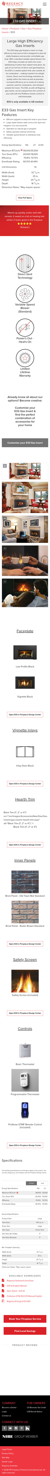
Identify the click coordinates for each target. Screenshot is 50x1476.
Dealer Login (7, 1461)
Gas (23, 28)
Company (9, 1403)
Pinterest (21, 1428)
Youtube (10, 1428)
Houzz (27, 1428)
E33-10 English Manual (17, 1285)
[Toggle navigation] (44, 4)
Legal (4, 1411)
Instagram (16, 1428)
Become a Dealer (9, 1407)
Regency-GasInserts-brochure (20, 1280)
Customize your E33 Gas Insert (25, 443)
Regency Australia (9, 1465)
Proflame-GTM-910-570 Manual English (24, 1296)
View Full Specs (25, 197)
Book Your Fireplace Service (25, 1319)
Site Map (5, 1457)
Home (5, 28)
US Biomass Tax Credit (36, 1407)
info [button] (22, 150)
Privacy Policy (8, 1453)
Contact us (6, 1415)
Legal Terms (7, 1449)
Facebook (4, 1428)
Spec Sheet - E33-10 (16, 1291)
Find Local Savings (25, 1331)
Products (14, 28)
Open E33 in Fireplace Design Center (25, 714)
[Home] (13, 4)
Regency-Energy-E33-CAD (18, 1301)
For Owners (36, 1403)
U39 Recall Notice (34, 1411)
